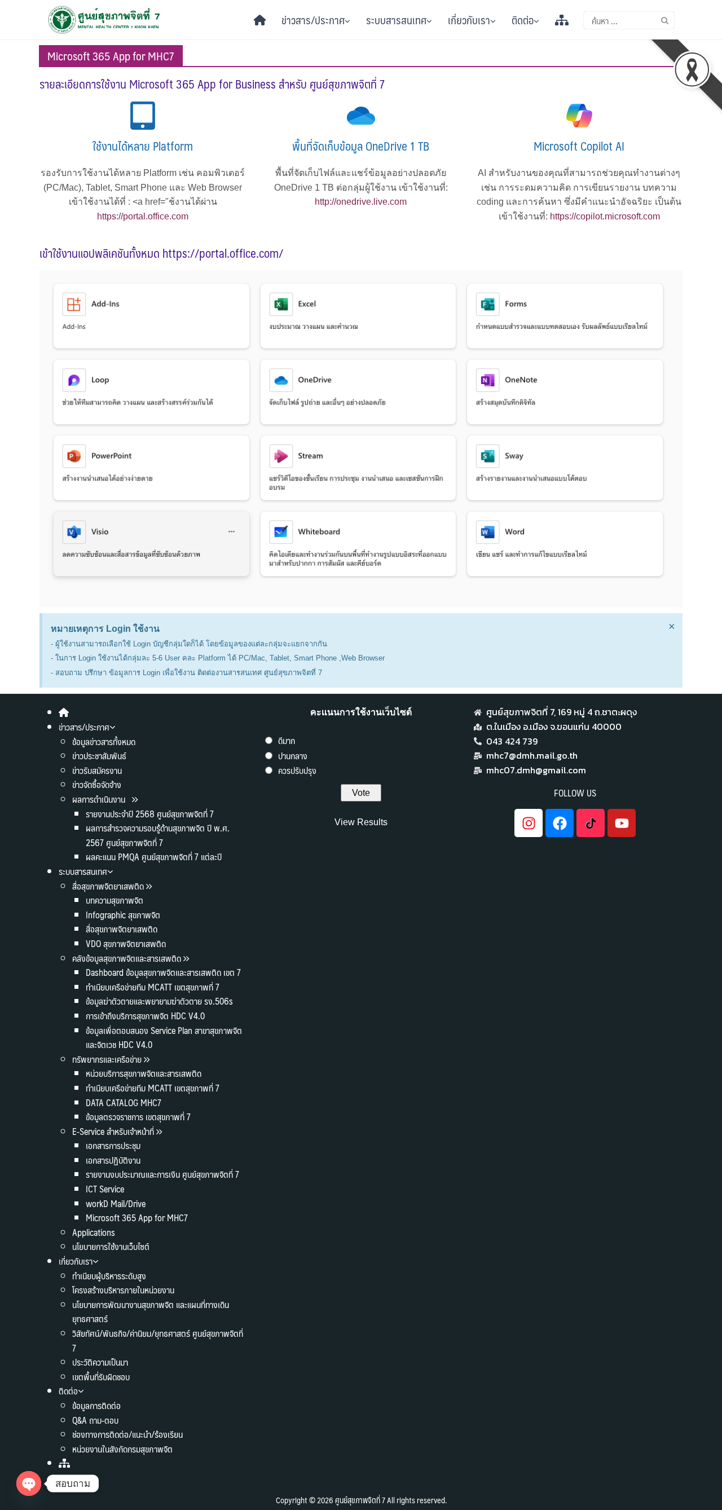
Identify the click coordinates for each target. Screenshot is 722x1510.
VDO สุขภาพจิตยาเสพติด (126, 943)
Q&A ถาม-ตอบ (95, 1420)
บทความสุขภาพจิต (114, 900)
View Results (361, 822)
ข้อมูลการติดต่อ (96, 1405)
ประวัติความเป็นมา (100, 1362)
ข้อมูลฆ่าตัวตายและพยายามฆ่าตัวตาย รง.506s (159, 1001)
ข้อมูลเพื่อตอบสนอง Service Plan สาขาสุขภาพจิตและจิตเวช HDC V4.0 (164, 1038)
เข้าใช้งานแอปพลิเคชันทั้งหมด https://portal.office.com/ (161, 253)
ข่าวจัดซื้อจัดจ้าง (96, 784)
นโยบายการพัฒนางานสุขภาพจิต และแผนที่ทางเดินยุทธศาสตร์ (150, 1312)
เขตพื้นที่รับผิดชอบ (101, 1376)
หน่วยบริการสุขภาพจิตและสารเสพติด (143, 1073)
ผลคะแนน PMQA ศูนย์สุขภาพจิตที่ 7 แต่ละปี (154, 856)
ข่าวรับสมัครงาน (97, 770)
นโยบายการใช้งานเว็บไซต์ (110, 1246)
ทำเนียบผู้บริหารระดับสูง (109, 1275)
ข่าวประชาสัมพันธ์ (99, 755)
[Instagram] (528, 823)
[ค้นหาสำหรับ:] (629, 20)
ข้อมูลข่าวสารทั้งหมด (103, 741)
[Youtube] (621, 823)
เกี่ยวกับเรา (469, 20)
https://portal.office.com (142, 216)
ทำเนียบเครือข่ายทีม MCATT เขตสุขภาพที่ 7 (152, 986)
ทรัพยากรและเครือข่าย (107, 1059)
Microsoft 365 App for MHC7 (137, 1217)
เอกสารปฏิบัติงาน (113, 1160)
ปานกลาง (292, 755)
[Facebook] (559, 823)
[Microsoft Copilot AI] (579, 116)
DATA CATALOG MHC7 (123, 1102)
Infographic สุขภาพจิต (123, 914)
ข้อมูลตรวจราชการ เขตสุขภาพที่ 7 (138, 1116)
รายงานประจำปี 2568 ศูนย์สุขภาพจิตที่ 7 (150, 813)
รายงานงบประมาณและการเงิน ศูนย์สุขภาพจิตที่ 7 (162, 1174)
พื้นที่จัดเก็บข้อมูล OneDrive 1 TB (360, 146)
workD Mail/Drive (116, 1203)
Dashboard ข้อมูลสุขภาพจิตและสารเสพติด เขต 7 (163, 972)
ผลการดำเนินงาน (99, 799)
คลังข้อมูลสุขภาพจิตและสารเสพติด (127, 958)
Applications (93, 1232)
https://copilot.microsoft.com (605, 216)
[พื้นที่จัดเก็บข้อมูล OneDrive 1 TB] (361, 116)
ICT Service (105, 1188)
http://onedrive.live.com (361, 201)
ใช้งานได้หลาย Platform (143, 146)
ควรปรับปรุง (297, 770)
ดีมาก (286, 740)
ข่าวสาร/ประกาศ (313, 20)
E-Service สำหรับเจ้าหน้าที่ (113, 1131)
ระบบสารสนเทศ (396, 20)
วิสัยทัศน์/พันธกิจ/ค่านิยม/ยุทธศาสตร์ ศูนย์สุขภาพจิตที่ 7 (157, 1340)
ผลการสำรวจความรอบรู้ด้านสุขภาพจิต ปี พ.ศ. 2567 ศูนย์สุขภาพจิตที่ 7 (158, 835)
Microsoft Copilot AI (579, 146)
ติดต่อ (523, 20)
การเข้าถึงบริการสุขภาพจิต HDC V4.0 (145, 1015)
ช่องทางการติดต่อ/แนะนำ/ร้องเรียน (127, 1434)
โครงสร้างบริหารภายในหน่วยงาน (123, 1289)
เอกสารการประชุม (113, 1145)
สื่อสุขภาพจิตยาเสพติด (108, 885)
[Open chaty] (28, 1483)
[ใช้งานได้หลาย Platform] (143, 116)
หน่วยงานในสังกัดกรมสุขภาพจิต (122, 1448)
